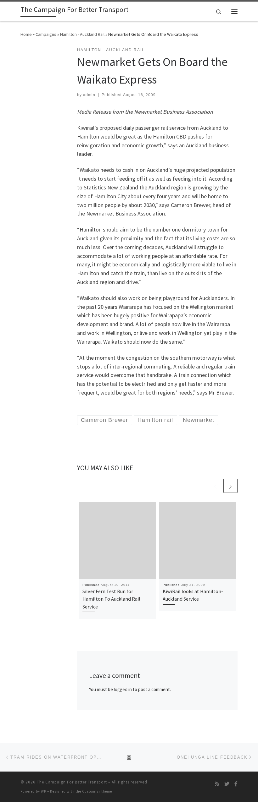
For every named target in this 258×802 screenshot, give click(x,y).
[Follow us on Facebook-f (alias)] (236, 784)
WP (43, 791)
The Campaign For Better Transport (72, 782)
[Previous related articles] (215, 486)
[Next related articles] (230, 486)
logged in (123, 689)
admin (89, 95)
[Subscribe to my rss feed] (217, 784)
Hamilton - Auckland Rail (82, 34)
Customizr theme (97, 791)
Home (26, 34)
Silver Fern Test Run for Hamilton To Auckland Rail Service (111, 599)
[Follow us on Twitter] (226, 784)
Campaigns (46, 34)
